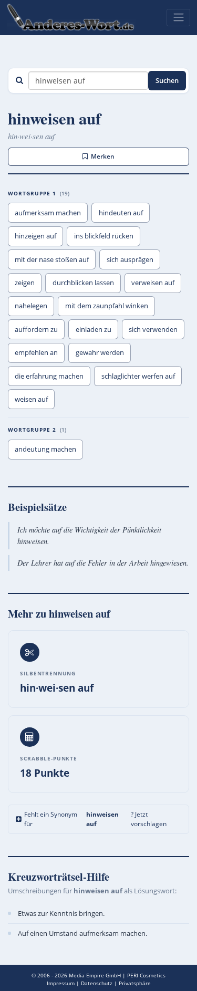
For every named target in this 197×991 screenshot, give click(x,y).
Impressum (61, 983)
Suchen (167, 80)
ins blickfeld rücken (103, 236)
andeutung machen (45, 449)
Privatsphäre (135, 983)
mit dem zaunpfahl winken (106, 305)
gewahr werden (100, 352)
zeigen (25, 282)
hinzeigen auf (35, 236)
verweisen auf (152, 282)
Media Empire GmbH (95, 975)
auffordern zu (36, 329)
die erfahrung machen (49, 376)
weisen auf (31, 399)
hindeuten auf (121, 212)
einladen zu (93, 329)
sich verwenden (153, 329)
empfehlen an (36, 352)
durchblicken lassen (83, 282)
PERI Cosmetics (146, 975)
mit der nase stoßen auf (52, 259)
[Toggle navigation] (178, 17)
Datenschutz (96, 983)
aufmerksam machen (48, 212)
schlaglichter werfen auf (138, 376)
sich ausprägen (130, 259)
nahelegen (31, 305)
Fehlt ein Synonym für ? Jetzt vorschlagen (95, 819)
